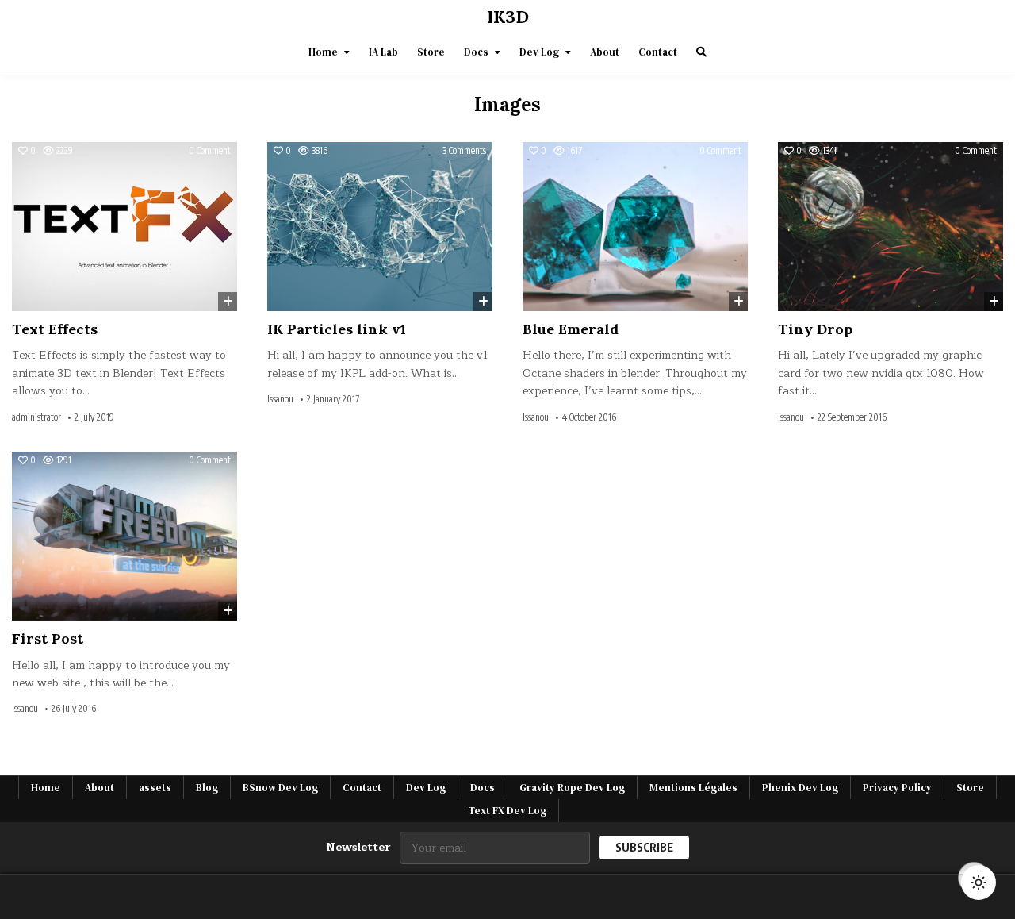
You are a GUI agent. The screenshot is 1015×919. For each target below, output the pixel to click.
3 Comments (464, 151)
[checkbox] (978, 882)
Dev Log (539, 52)
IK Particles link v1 (336, 329)
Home (323, 52)
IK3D (508, 17)
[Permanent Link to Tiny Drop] (890, 226)
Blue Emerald (571, 329)
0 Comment (210, 151)
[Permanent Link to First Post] (124, 536)
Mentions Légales (693, 787)
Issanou (280, 399)
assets (155, 787)
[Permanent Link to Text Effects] (124, 226)
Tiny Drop (815, 329)
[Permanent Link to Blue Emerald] (635, 226)
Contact (657, 52)
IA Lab (383, 52)
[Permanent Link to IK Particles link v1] (379, 226)
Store (431, 52)
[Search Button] (701, 52)
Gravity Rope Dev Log (572, 787)
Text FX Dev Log (507, 810)
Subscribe (644, 847)
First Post (47, 638)
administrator (36, 417)
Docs (476, 52)
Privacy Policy (897, 787)
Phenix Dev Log (800, 787)
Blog (207, 787)
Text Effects (55, 329)
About (604, 52)
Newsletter (358, 847)
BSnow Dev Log (280, 787)
